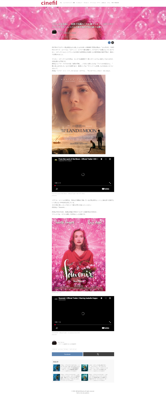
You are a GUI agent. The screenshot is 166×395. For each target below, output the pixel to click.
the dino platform (85, 393)
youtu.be (54, 195)
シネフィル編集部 (62, 33)
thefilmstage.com (56, 292)
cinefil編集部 (72, 33)
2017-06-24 (61, 31)
